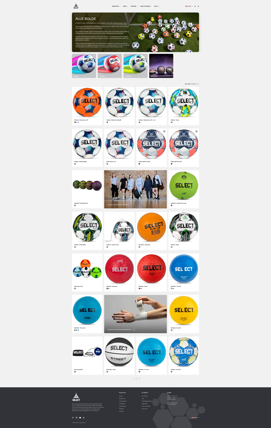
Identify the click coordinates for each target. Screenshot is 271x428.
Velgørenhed (145, 403)
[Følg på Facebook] (73, 418)
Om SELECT (145, 396)
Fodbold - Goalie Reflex (80, 244)
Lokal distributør (122, 401)
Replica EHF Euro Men (176, 161)
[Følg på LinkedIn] (84, 418)
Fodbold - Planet (175, 244)
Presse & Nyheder (146, 406)
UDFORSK (133, 6)
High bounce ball (78, 286)
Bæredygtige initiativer (147, 401)
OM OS (156, 6)
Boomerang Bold (78, 369)
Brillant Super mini (111, 161)
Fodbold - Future (175, 120)
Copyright (121, 408)
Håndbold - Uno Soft (176, 286)
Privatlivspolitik (122, 406)
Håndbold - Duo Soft (176, 328)
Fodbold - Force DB (175, 369)
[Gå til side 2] (139, 378)
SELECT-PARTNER (145, 6)
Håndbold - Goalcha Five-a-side (178, 203)
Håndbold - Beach (143, 286)
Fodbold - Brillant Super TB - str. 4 (147, 120)
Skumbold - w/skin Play (144, 244)
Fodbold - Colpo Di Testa (112, 244)
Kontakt (121, 396)
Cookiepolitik (122, 403)
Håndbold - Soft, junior (79, 328)
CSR (143, 398)
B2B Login (121, 411)
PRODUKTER (115, 6)
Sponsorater (144, 408)
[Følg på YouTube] (80, 418)
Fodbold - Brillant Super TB (81, 120)
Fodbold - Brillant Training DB (113, 120)
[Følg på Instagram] (76, 418)
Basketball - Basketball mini (81, 203)
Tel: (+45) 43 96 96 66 (172, 402)
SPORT (125, 6)
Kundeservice (122, 398)
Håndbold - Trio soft (143, 369)
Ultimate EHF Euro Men (144, 161)
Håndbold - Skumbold (111, 286)
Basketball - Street (110, 369)
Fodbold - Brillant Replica (80, 161)
